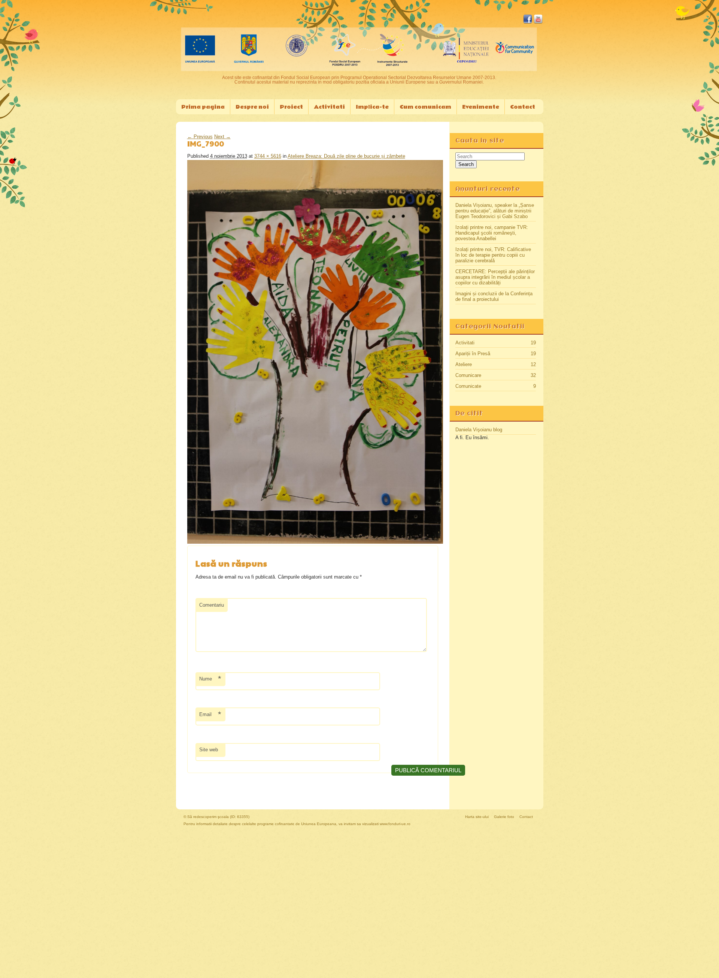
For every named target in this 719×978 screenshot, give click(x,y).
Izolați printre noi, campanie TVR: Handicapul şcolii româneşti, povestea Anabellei (491, 232)
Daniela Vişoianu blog (478, 429)
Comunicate (468, 386)
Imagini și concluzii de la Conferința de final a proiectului (494, 296)
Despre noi (252, 107)
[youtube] (538, 22)
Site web (208, 749)
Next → (222, 136)
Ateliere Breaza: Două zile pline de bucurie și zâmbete (346, 156)
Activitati (464, 342)
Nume (210, 678)
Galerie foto (504, 817)
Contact (522, 107)
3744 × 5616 (267, 156)
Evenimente (480, 107)
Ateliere (463, 364)
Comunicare (468, 375)
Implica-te (372, 107)
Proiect (291, 107)
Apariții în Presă (472, 353)
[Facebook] (527, 22)
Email (210, 714)
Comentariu (211, 605)
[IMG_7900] (315, 542)
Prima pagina (203, 107)
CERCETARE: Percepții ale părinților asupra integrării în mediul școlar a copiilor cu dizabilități (495, 277)
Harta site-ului (477, 817)
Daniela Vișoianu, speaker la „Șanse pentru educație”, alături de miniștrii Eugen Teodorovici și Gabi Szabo (494, 210)
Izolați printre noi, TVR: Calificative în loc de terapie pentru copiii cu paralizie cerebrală (493, 255)
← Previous (200, 136)
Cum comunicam (425, 107)
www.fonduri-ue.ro (395, 824)
